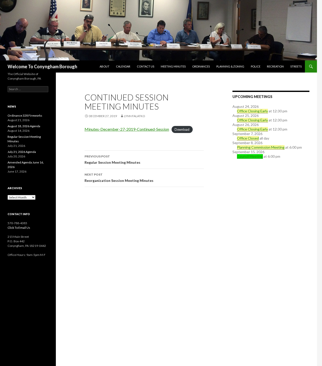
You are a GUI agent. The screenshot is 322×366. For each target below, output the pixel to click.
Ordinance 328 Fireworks (25, 115)
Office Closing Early (252, 111)
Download (182, 129)
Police (255, 66)
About (104, 66)
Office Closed (248, 138)
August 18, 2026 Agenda (24, 126)
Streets (296, 66)
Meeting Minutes (173, 66)
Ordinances (201, 66)
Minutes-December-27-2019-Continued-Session (127, 129)
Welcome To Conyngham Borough (42, 66)
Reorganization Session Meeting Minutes (119, 178)
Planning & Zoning (230, 66)
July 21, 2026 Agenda (22, 152)
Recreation (275, 66)
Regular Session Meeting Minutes (112, 159)
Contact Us (145, 66)
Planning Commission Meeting (261, 147)
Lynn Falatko (134, 116)
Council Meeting (250, 156)
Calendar (123, 66)
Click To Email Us (19, 227)
